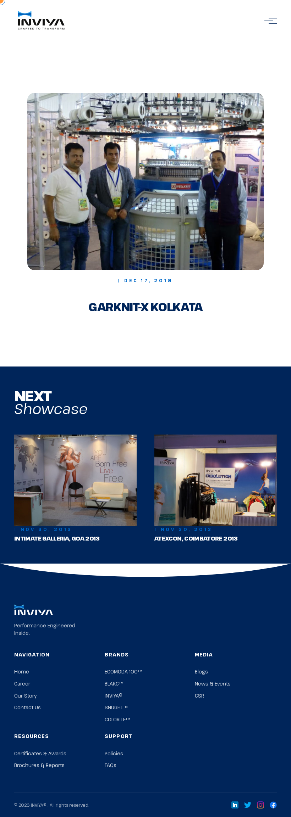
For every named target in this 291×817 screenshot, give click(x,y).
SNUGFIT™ (116, 707)
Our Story (25, 695)
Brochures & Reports (39, 765)
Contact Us (27, 707)
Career (22, 683)
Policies (114, 753)
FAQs (110, 765)
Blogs (201, 671)
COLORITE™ (117, 719)
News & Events (213, 683)
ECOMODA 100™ (123, 671)
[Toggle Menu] (268, 21)
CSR (199, 695)
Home (21, 671)
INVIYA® (113, 695)
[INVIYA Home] (41, 21)
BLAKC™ (114, 683)
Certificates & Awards (40, 753)
